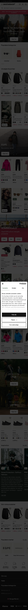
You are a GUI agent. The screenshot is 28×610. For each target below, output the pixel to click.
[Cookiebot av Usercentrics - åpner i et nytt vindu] (19, 284)
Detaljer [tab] (14, 288)
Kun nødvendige (14, 325)
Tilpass (13, 319)
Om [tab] (23, 288)
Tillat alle (14, 314)
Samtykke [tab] (5, 288)
